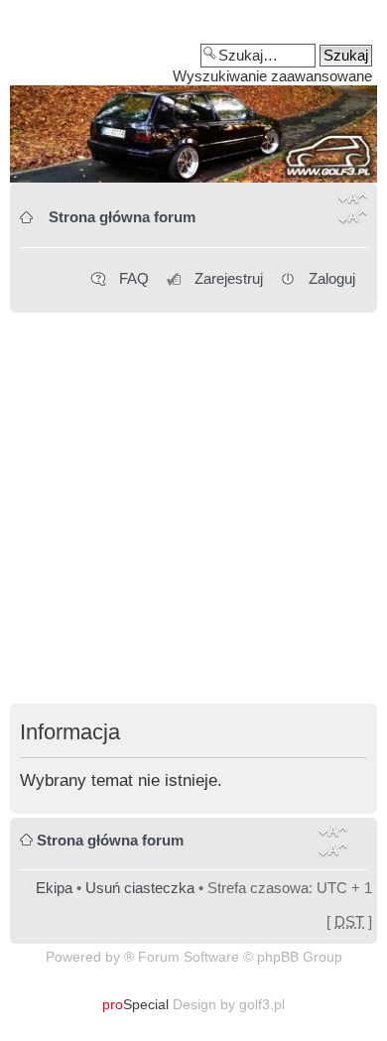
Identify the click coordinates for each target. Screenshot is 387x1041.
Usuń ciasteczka (139, 887)
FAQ (134, 278)
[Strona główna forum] (193, 98)
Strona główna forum (122, 216)
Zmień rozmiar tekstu (352, 211)
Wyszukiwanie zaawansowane (272, 75)
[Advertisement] (193, 510)
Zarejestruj (228, 278)
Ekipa (54, 887)
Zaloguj (332, 278)
